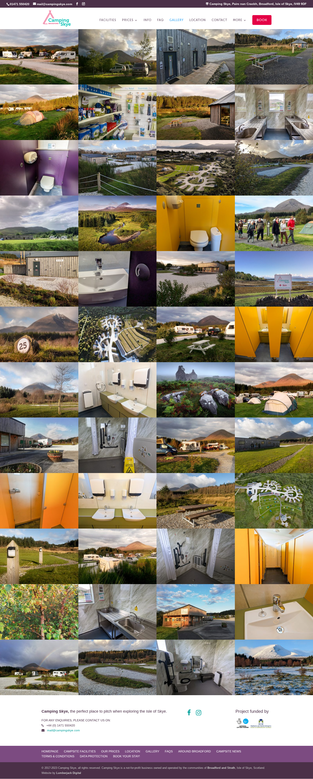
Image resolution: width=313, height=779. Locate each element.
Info (147, 20)
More (237, 20)
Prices (128, 20)
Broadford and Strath (221, 767)
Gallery (176, 20)
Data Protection (94, 756)
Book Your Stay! (126, 756)
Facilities (107, 20)
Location (197, 20)
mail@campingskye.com (63, 730)
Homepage (50, 751)
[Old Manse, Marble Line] (195, 416)
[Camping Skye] (39, 83)
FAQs (169, 751)
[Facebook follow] (189, 712)
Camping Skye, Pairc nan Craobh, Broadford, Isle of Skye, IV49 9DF (258, 4)
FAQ (160, 20)
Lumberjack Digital (68, 773)
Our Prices (110, 751)
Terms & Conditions (58, 756)
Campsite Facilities (80, 751)
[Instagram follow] (198, 712)
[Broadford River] (117, 250)
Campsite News (228, 751)
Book (262, 20)
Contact (219, 20)
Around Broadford (194, 751)
